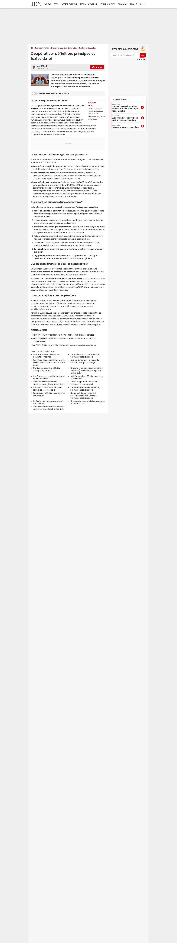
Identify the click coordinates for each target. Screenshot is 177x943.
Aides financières (93, 114)
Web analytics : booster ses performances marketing (125, 118)
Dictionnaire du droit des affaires (64, 48)
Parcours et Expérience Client (125, 126)
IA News (47, 4)
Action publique (69, 4)
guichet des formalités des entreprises (83, 324)
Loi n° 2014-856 (39, 345)
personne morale (57, 134)
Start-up (92, 4)
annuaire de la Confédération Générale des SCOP (62, 303)
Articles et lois (92, 119)
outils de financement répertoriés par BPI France (71, 284)
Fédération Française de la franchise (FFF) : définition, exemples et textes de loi (49, 362)
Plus (132, 4)
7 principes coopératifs (95, 111)
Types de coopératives (95, 108)
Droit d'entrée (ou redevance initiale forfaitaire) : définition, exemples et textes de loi (86, 370)
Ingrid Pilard (42, 66)
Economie (122, 4)
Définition (91, 105)
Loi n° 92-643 (38, 338)
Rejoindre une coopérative (96, 116)
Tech (56, 4)
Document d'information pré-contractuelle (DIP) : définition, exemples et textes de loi (83, 395)
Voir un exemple (141, 59)
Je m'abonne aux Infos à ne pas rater (54, 93)
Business (38, 48)
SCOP (81, 182)
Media (83, 4)
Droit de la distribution (87, 48)
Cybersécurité (108, 4)
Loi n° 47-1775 (38, 335)
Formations (119, 99)
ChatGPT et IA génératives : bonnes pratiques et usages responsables (125, 108)
